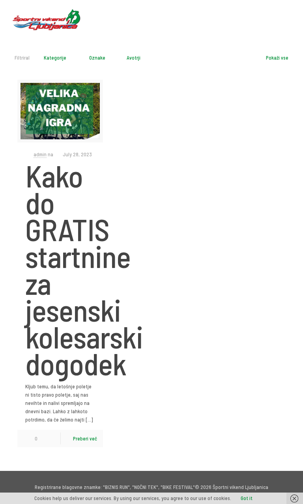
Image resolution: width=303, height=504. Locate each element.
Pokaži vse (277, 57)
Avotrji (133, 57)
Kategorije (55, 57)
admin (40, 154)
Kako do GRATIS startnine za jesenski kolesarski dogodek (84, 269)
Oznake (97, 57)
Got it (246, 498)
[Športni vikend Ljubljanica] (46, 18)
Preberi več (85, 438)
